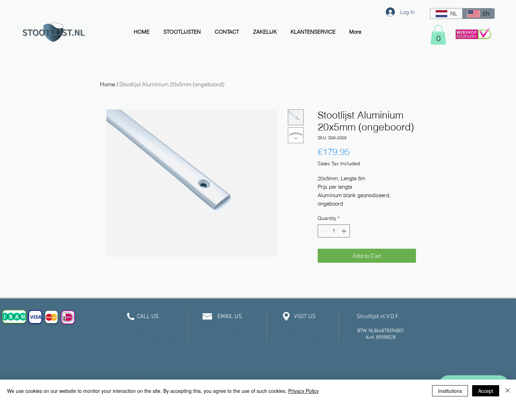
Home (107, 84)
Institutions (450, 390)
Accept (485, 390)
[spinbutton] (334, 231)
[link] (438, 35)
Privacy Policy (303, 390)
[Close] (507, 390)
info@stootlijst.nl (227, 335)
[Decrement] (323, 231)
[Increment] (344, 231)
